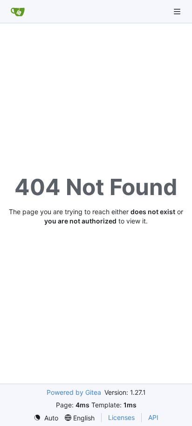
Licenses (121, 417)
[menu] (46, 418)
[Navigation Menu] (178, 11)
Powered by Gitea (74, 392)
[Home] (18, 11)
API (153, 417)
